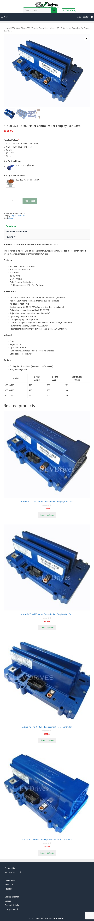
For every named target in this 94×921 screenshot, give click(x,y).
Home (6, 28)
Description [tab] (11, 226)
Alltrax (10, 218)
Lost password (11, 909)
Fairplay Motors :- (12, 140)
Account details (12, 905)
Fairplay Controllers (40, 28)
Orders (8, 901)
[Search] (54, 10)
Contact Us (10, 868)
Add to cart (30, 200)
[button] (86, 38)
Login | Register (82, 17)
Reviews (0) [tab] (11, 236)
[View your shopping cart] (92, 17)
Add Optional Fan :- (13, 161)
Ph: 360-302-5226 (13, 872)
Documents (10, 880)
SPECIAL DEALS (69, 10)
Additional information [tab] (16, 231)
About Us (9, 884)
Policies (8, 888)
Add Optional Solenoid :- (15, 175)
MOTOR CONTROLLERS (20, 28)
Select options (47, 515)
